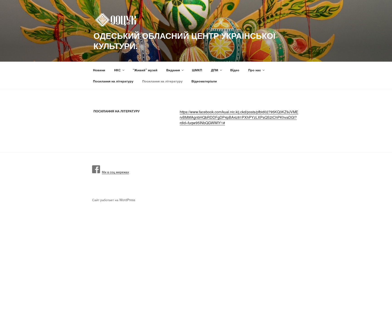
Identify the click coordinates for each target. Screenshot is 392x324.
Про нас (254, 70)
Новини (99, 70)
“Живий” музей (145, 70)
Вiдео (234, 70)
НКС (117, 70)
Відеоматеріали (204, 81)
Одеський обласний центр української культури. (184, 41)
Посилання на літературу (113, 81)
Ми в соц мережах (114, 172)
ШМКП (197, 70)
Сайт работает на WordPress (113, 200)
